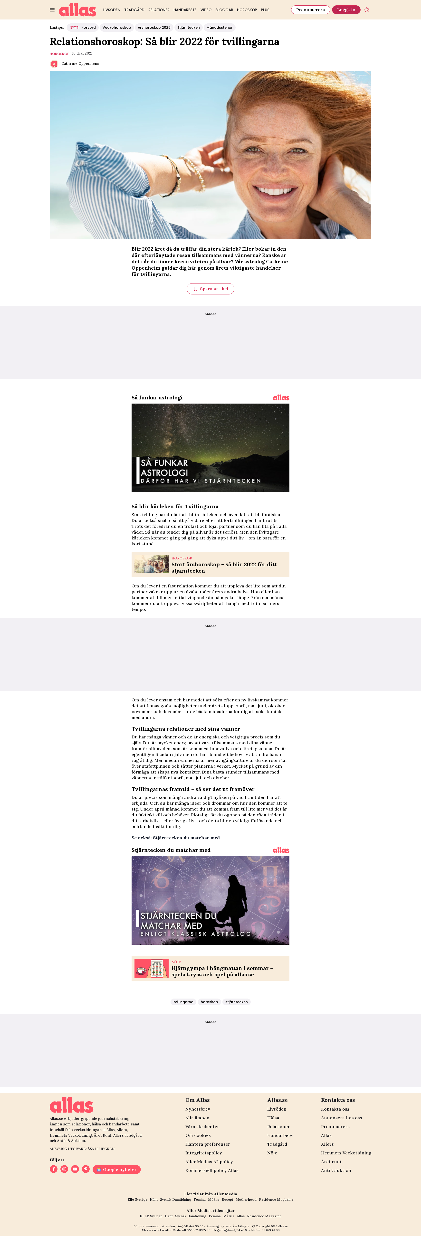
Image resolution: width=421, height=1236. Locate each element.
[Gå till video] (281, 397)
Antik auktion (336, 1170)
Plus (265, 9)
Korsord (83, 27)
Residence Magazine (276, 1199)
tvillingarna (183, 1002)
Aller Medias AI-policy (209, 1161)
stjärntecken (236, 1002)
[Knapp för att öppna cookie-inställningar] (367, 9)
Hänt (154, 1199)
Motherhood (246, 1199)
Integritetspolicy (203, 1153)
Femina (200, 1199)
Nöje (272, 1153)
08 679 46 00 (271, 1230)
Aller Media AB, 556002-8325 (185, 1230)
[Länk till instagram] (64, 1169)
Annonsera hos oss (341, 1118)
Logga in (346, 9)
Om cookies (198, 1135)
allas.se (283, 1226)
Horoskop (247, 9)
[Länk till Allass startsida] (77, 10)
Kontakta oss (335, 1109)
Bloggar (224, 9)
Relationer (159, 9)
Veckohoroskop (117, 27)
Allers (327, 1144)
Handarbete (185, 9)
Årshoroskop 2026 (154, 27)
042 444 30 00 (193, 1226)
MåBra (213, 1199)
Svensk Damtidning (175, 1199)
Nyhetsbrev (197, 1109)
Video (206, 9)
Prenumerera (310, 9)
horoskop (59, 54)
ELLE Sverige (151, 1216)
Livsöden (111, 9)
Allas (326, 1135)
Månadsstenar (220, 27)
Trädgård (134, 9)
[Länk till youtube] (75, 1169)
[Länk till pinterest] (86, 1169)
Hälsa (273, 1118)
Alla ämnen (197, 1118)
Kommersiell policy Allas (212, 1170)
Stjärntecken (188, 27)
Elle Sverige (137, 1199)
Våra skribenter (202, 1126)
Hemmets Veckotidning (346, 1153)
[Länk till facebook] (53, 1169)
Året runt (331, 1161)
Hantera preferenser (207, 1144)
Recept (227, 1199)
